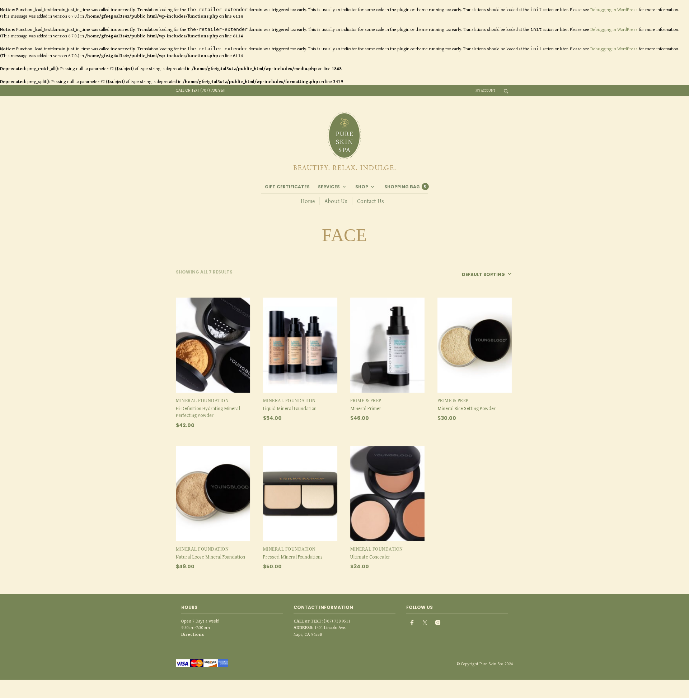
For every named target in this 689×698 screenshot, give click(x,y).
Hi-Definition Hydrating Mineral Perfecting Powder (208, 412)
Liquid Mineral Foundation (290, 408)
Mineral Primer (365, 408)
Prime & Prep (365, 400)
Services (329, 187)
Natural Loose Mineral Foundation (210, 556)
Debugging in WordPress (614, 9)
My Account (485, 90)
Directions (192, 634)
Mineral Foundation (202, 400)
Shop (361, 187)
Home (308, 201)
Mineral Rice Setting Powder (466, 408)
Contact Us (370, 201)
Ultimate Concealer (370, 556)
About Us (335, 201)
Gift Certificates (287, 187)
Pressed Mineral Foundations (293, 556)
